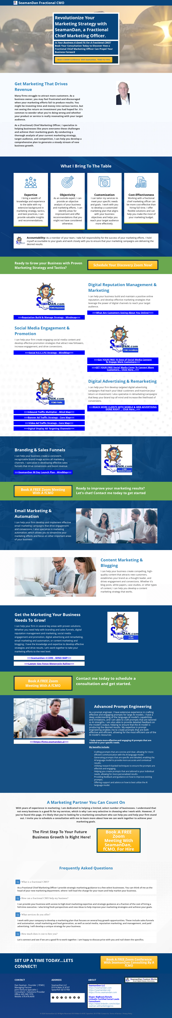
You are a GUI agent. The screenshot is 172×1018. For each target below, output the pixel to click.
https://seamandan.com (100, 987)
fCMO (99, 59)
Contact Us (105, 1013)
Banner (32, 417)
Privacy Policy (127, 1013)
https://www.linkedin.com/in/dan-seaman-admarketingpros (104, 1004)
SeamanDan (91, 59)
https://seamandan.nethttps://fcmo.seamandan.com (103, 991)
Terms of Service (116, 1013)
